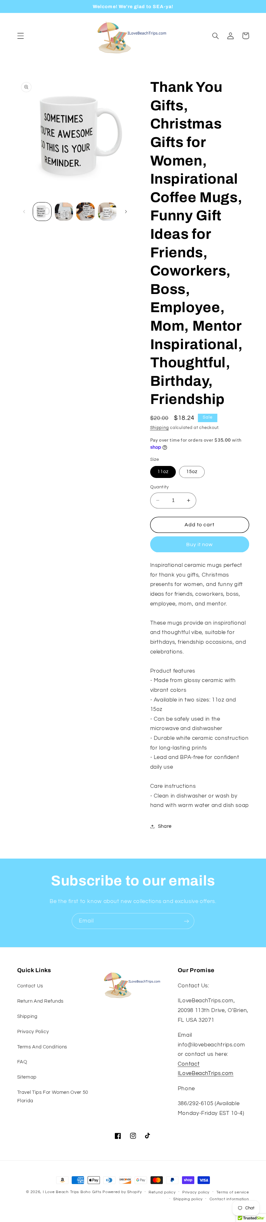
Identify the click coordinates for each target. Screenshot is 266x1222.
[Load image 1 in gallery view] (42, 211)
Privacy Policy (33, 1031)
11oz (163, 471)
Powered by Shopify (122, 1192)
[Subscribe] (186, 921)
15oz (192, 471)
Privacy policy (196, 1192)
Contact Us (30, 986)
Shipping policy (188, 1199)
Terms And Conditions (42, 1047)
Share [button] (165, 826)
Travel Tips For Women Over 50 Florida (52, 1096)
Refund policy (162, 1192)
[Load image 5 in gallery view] (107, 211)
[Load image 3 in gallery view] (64, 211)
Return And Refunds (40, 1001)
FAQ (22, 1061)
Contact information (229, 1199)
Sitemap (27, 1077)
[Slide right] (126, 211)
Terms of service (232, 1192)
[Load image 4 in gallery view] (85, 211)
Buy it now (199, 544)
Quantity (159, 487)
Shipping (159, 428)
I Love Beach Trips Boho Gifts (72, 1192)
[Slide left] (24, 211)
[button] (20, 35)
